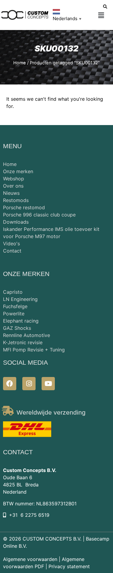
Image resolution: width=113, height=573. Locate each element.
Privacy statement (69, 566)
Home (19, 63)
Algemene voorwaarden (30, 559)
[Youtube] (48, 383)
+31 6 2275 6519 (29, 515)
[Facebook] (9, 383)
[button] (101, 15)
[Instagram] (29, 383)
